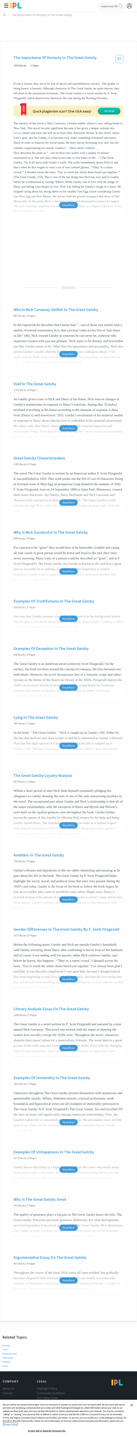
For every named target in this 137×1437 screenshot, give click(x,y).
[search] (121, 6)
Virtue (5, 1365)
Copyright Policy (47, 1388)
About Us (8, 1388)
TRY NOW (109, 111)
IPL (5, 15)
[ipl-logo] (16, 7)
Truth (5, 1349)
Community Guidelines (51, 1393)
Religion (6, 1361)
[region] (68, 1418)
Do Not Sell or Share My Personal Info (47, 1430)
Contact (7, 1393)
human (18, 133)
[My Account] (130, 6)
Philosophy (8, 1357)
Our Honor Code (47, 1398)
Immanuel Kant (10, 1353)
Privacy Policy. (10, 1424)
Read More (68, 354)
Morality (6, 1345)
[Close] (131, 1405)
